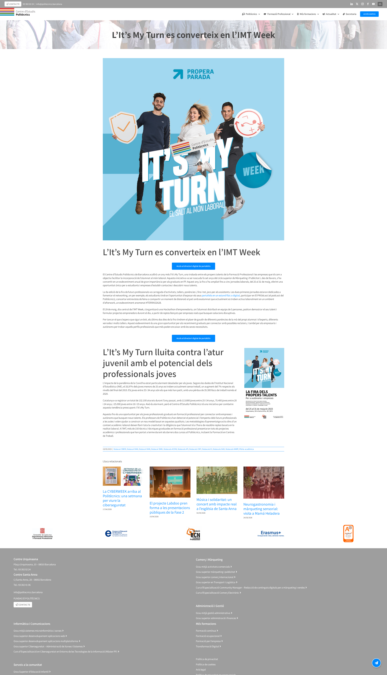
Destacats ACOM (170, 449)
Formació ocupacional (208, 636)
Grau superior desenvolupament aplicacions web (39, 636)
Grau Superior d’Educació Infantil (31, 671)
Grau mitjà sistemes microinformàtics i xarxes (38, 630)
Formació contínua (206, 630)
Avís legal (201, 669)
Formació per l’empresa (208, 641)
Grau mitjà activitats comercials (213, 566)
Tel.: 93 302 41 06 (22, 585)
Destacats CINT (195, 449)
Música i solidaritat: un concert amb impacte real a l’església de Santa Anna (217, 504)
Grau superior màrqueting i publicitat (215, 571)
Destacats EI (207, 449)
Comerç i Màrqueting (209, 559)
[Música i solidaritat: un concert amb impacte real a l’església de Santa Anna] (217, 468)
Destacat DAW (144, 449)
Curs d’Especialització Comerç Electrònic (217, 592)
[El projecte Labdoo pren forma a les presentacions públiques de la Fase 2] (170, 468)
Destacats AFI (183, 449)
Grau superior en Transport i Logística (215, 582)
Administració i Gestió (210, 606)
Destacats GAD (219, 449)
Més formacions (206, 624)
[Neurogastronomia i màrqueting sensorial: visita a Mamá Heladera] (263, 468)
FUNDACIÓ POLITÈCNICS (27, 598)
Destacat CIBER (120, 449)
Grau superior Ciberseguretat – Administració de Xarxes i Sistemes (48, 646)
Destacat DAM (132, 449)
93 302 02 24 (28, 4)
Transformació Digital (207, 646)
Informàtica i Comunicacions (32, 624)
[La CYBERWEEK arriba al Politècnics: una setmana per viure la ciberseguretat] (123, 468)
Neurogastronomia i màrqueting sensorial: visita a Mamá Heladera (261, 509)
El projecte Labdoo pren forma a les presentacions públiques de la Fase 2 (170, 508)
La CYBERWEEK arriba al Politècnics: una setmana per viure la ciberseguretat (122, 498)
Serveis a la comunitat (28, 665)
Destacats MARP (232, 449)
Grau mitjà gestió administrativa (213, 613)
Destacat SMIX (157, 449)
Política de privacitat (207, 659)
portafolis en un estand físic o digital (221, 295)
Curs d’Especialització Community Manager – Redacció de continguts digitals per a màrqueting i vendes (250, 587)
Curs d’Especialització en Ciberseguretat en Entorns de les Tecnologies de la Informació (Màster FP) (65, 651)
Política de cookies (206, 664)
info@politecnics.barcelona (49, 4)
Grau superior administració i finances (216, 618)
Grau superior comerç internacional (214, 577)
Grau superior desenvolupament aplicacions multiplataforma (46, 641)
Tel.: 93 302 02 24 (22, 569)
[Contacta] (376, 662)
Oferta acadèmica (246, 449)
